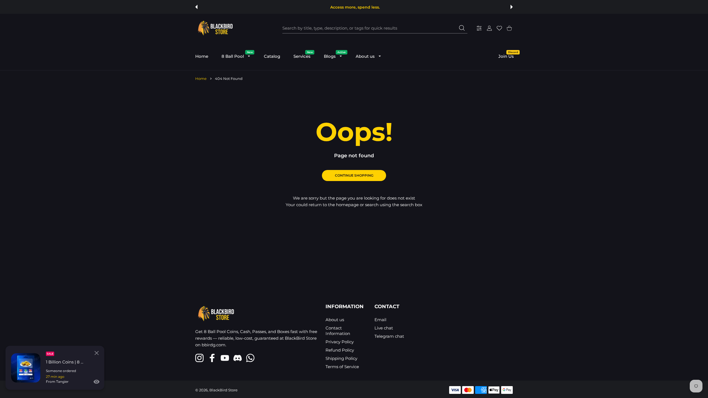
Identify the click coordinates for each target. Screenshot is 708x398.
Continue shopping (354, 175)
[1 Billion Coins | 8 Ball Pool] (25, 368)
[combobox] (374, 28)
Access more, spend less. (355, 7)
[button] (196, 7)
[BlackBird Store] (214, 28)
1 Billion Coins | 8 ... (64, 362)
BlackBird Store (223, 390)
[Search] (461, 27)
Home (201, 78)
